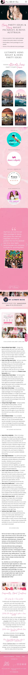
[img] (7, 78)
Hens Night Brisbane (7, 456)
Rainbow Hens (11, 643)
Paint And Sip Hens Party (9, 360)
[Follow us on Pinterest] (23, 664)
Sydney (22, 633)
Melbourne (6, 635)
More (14, 287)
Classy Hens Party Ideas (9, 375)
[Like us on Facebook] (18, 664)
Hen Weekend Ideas (7, 416)
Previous (2, 12)
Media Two (15, 671)
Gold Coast (18, 635)
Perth (23, 635)
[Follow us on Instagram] (20, 664)
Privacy (18, 656)
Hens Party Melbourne (8, 483)
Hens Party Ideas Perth (8, 496)
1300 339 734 (5, 577)
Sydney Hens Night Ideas (9, 511)
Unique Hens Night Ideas (9, 403)
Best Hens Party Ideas (8, 388)
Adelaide (15, 637)
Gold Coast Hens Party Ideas (10, 470)
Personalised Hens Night (9, 347)
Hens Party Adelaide (7, 435)
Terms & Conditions (8, 656)
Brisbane (11, 635)
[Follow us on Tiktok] (25, 664)
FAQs (23, 656)
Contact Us (14, 659)
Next (26, 12)
